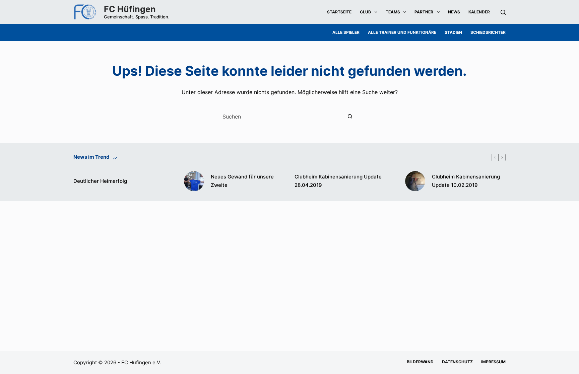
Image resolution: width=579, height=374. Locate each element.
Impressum (493, 361)
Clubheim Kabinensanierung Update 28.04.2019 (338, 180)
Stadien (453, 32)
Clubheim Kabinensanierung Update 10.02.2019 (466, 180)
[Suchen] (503, 12)
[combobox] (282, 116)
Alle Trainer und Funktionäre (402, 32)
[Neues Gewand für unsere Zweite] (194, 181)
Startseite (339, 11)
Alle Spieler (346, 32)
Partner (423, 11)
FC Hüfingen (130, 9)
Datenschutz (457, 361)
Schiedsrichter (488, 32)
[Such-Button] (350, 116)
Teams (393, 11)
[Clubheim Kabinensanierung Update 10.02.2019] (415, 181)
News (454, 11)
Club (365, 11)
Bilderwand (420, 361)
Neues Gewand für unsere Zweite (242, 180)
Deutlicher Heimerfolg (100, 181)
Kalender (479, 11)
